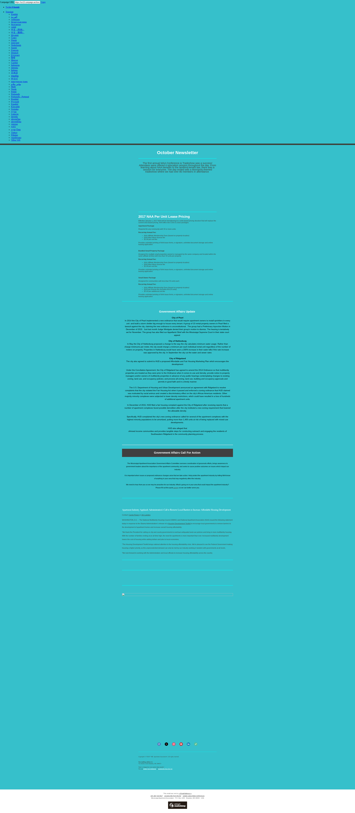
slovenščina (16, 121)
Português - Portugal (20, 96)
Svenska (14, 109)
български (16, 24)
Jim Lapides (145, 515)
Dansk (14, 40)
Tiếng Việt (15, 140)
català (13, 27)
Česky (14, 38)
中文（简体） (17, 29)
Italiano (14, 70)
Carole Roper (134, 515)
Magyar (14, 60)
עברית (14, 111)
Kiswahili (15, 106)
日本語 (14, 73)
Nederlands (16, 45)
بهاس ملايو (16, 84)
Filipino (14, 135)
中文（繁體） (17, 32)
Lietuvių (14, 114)
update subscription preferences (194, 796)
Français (14, 50)
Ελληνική (15, 55)
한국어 (14, 79)
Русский (15, 101)
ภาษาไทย (16, 129)
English (14, 14)
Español (14, 104)
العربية (14, 17)
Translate (9, 12)
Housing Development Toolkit (179, 524)
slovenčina (15, 119)
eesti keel (15, 43)
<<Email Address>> (185, 793)
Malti (13, 87)
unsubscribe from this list (165, 769)
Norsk (14, 89)
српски (14, 124)
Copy (43, 2)
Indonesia (15, 65)
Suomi (14, 48)
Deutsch (14, 53)
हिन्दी (13, 58)
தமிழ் (13, 126)
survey (176, 488)
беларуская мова (19, 22)
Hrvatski (15, 35)
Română (14, 99)
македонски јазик (19, 81)
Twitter (12, 7)
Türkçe (14, 132)
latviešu (14, 116)
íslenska (14, 68)
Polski (14, 92)
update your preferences (149, 769)
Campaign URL (7, 2)
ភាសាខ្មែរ (15, 76)
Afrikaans (15, 19)
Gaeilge (14, 63)
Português (15, 94)
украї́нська (16, 137)
